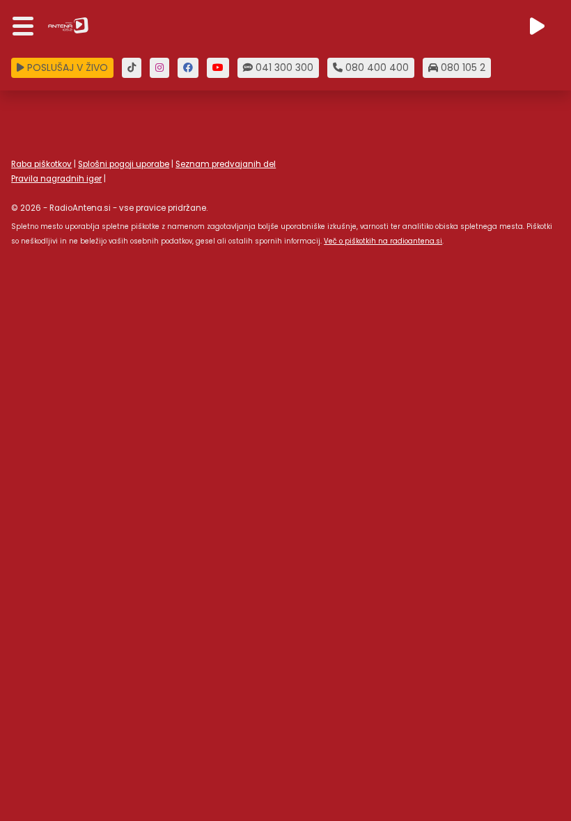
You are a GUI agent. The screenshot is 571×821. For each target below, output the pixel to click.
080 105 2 (461, 67)
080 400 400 (376, 67)
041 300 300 (283, 67)
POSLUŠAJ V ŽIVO (66, 67)
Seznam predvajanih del (225, 164)
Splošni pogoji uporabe (123, 164)
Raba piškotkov (41, 164)
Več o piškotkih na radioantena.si (383, 241)
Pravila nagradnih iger (56, 178)
